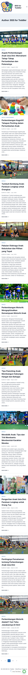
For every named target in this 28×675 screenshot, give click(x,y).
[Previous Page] (1, 660)
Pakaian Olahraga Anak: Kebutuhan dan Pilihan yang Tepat (13, 248)
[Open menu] (26, 7)
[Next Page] (16, 660)
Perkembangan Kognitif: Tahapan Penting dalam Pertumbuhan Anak (13, 123)
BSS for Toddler (6, 67)
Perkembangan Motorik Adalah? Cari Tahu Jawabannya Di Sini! (12, 622)
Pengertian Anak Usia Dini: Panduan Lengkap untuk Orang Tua (14, 502)
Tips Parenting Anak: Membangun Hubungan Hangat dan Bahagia (12, 374)
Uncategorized (10, 117)
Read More (5, 91)
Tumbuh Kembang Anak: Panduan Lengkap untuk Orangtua (13, 187)
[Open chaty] (24, 671)
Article (3, 49)
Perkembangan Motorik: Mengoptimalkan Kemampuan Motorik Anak (14, 310)
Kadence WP (14, 671)
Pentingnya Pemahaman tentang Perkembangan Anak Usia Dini (13, 562)
